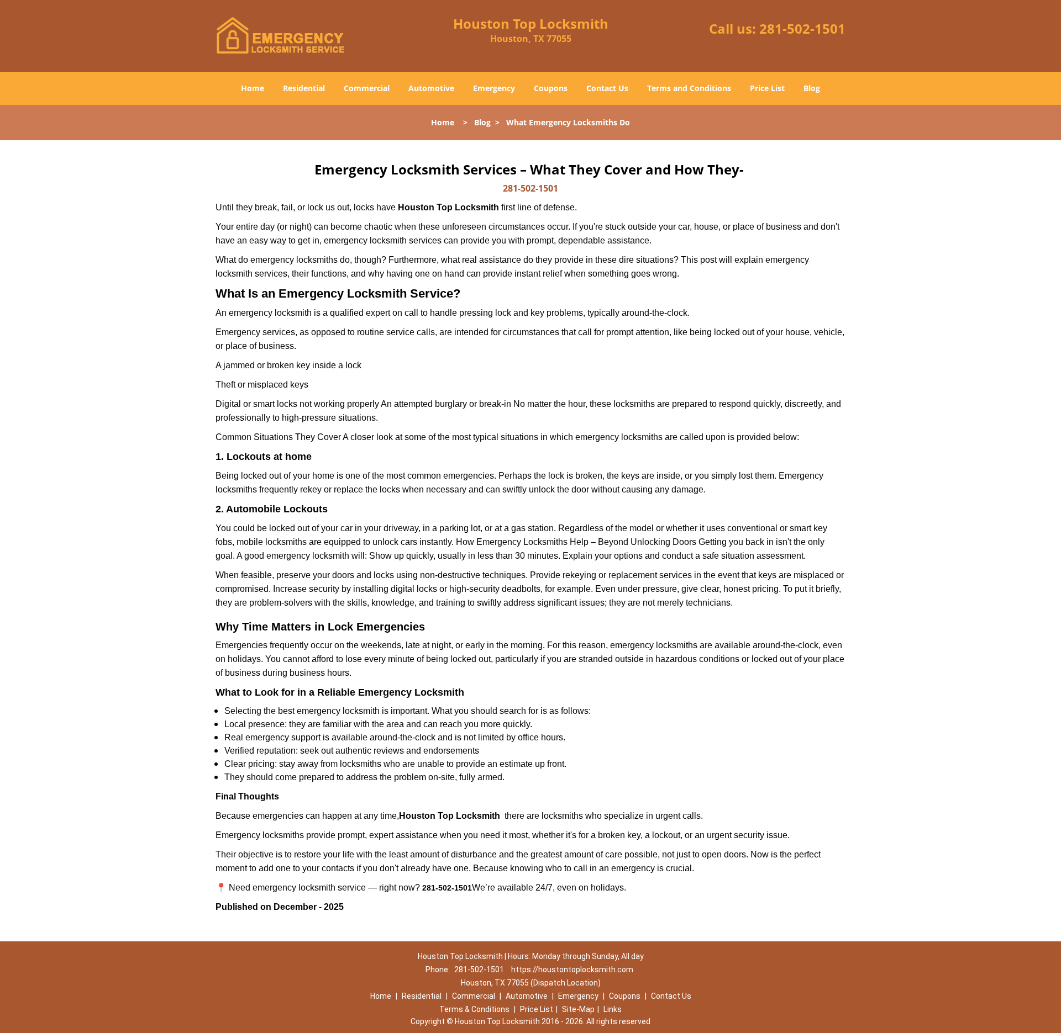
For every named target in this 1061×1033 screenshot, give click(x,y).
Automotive (431, 88)
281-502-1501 (802, 28)
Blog (811, 88)
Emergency (494, 88)
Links (612, 1009)
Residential (304, 88)
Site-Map (578, 1009)
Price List (767, 88)
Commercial (367, 88)
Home (252, 88)
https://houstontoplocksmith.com (572, 969)
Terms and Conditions (689, 88)
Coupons (551, 88)
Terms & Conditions (474, 1009)
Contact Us (607, 88)
